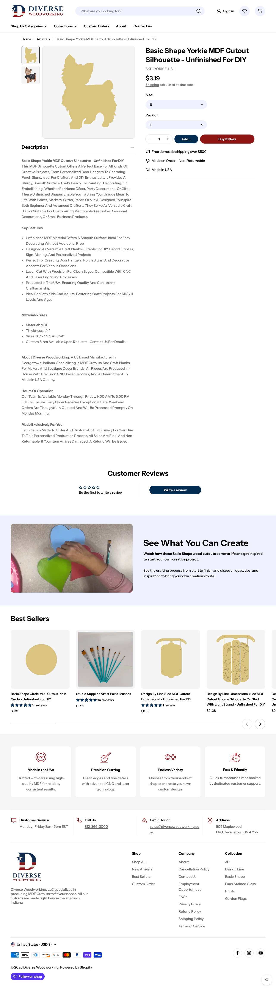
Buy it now (227, 139)
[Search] (198, 11)
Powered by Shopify (76, 967)
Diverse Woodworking (41, 967)
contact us (99, 342)
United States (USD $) (34, 944)
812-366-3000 (96, 826)
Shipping (152, 85)
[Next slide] (260, 724)
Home (26, 39)
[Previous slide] (247, 724)
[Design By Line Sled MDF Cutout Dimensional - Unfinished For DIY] (170, 659)
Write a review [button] (175, 490)
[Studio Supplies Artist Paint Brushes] (105, 659)
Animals (43, 39)
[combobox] (140, 11)
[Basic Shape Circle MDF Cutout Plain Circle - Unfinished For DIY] (40, 659)
